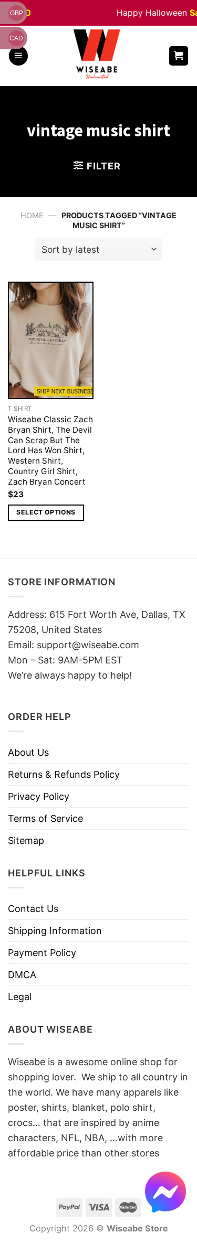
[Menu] (18, 56)
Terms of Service (45, 818)
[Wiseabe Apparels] (98, 56)
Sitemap (26, 840)
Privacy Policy (38, 796)
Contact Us (33, 908)
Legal (20, 996)
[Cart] (179, 56)
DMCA (22, 974)
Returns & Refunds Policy (64, 774)
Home (32, 215)
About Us (28, 752)
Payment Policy (42, 952)
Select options (45, 512)
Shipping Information (55, 930)
